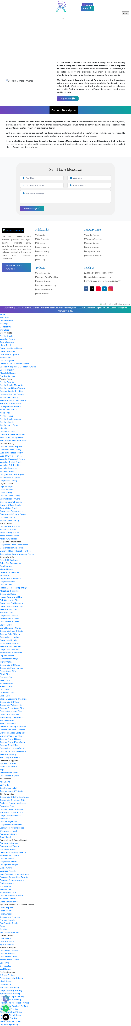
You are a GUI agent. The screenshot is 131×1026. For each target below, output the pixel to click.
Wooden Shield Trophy (10, 449)
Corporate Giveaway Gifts (12, 606)
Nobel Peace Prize (8, 409)
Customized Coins (8, 956)
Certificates (5, 966)
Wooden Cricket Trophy (11, 462)
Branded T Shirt (7, 612)
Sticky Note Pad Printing (11, 1012)
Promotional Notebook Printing (14, 1002)
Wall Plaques (6, 969)
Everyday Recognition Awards (14, 877)
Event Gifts (5, 680)
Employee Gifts (7, 720)
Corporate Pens (7, 581)
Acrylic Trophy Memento (11, 385)
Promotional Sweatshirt (11, 652)
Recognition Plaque (9, 864)
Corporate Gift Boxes (10, 665)
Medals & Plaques (94, 255)
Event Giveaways (8, 723)
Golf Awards (5, 938)
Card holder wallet (8, 788)
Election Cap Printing (9, 987)
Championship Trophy (10, 406)
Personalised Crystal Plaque (13, 514)
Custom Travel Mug (9, 745)
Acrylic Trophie (92, 235)
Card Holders (6, 566)
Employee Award (7, 849)
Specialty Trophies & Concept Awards (18, 366)
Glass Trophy (6, 492)
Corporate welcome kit (11, 824)
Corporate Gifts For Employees (14, 797)
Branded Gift (6, 677)
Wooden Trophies (94, 239)
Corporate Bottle (8, 594)
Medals (3, 428)
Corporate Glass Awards (11, 511)
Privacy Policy (43, 251)
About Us (38, 18)
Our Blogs (103, 18)
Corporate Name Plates (11, 348)
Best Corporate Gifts (10, 757)
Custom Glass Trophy (10, 495)
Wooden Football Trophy (11, 452)
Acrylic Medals (7, 422)
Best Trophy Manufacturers (13, 440)
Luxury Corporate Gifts (11, 597)
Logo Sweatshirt (7, 655)
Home (25, 18)
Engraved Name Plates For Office (15, 551)
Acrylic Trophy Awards (10, 419)
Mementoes (5, 889)
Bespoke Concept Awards (12, 880)
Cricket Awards (7, 941)
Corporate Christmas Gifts (12, 800)
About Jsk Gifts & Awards (14, 267)
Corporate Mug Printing (11, 990)
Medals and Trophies (9, 590)
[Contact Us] (6, 999)
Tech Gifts (5, 818)
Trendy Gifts (6, 661)
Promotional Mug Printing (11, 978)
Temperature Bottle (9, 772)
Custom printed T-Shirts (11, 791)
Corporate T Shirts (9, 615)
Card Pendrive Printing (10, 999)
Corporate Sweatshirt (10, 649)
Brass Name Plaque (9, 901)
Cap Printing (5, 984)
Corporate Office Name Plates (14, 544)
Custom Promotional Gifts (12, 708)
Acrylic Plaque (6, 416)
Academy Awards (8, 898)
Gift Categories (7, 360)
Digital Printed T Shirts (10, 628)
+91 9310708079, (12, 5)
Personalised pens (8, 834)
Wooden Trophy (7, 339)
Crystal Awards (92, 243)
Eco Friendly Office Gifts (11, 717)
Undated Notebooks (9, 572)
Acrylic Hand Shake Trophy (12, 388)
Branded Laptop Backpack (12, 732)
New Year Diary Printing (10, 1015)
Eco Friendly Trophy (9, 923)
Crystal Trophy (7, 486)
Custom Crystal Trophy (11, 502)
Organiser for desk (8, 831)
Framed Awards (7, 920)
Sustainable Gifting (9, 658)
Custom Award (7, 858)
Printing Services (7, 376)
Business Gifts (6, 686)
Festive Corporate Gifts (11, 711)
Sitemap (72, 18)
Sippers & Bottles (45, 289)
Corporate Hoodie (8, 640)
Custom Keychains (8, 821)
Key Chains (5, 781)
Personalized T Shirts (10, 609)
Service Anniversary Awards (13, 852)
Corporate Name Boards (11, 547)
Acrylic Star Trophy (9, 397)
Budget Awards (7, 883)
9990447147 (26, 5)
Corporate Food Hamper (11, 668)
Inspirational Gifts (8, 892)
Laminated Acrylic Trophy (12, 394)
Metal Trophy (6, 345)
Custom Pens (6, 584)
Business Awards (8, 871)
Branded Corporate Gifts (11, 812)
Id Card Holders (7, 569)
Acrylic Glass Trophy (9, 520)
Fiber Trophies (43, 293)
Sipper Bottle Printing (10, 993)
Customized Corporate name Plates (17, 554)
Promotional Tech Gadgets (12, 729)
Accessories (6, 357)
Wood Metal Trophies (10, 477)
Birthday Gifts (6, 683)
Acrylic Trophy (7, 336)
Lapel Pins (4, 962)
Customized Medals (9, 950)
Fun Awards (5, 886)
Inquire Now (66, 98)
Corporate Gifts (93, 251)
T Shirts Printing (7, 975)
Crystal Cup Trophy (9, 508)
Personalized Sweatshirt (11, 646)
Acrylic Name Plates (9, 425)
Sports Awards (7, 944)
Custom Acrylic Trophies (11, 391)
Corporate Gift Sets (9, 702)
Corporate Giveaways (10, 815)
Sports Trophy (7, 369)
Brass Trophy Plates (9, 532)
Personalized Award (9, 843)
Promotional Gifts (8, 671)
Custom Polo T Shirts (10, 634)
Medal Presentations (9, 959)
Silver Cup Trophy (8, 529)
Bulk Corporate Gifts (9, 600)
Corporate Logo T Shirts (11, 631)
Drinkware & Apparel (9, 354)
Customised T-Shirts (9, 775)
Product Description (64, 110)
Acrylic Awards (43, 273)
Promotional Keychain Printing (14, 1006)
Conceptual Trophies (10, 917)
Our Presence (43, 247)
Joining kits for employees (12, 827)
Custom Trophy (7, 431)
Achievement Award (9, 855)
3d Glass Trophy (7, 517)
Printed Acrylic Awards (10, 403)
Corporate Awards (9, 861)
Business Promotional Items (13, 803)
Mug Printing (6, 981)
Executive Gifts (7, 806)
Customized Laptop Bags (12, 748)
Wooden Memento (8, 468)
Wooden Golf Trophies (10, 465)
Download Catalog (87, 7)
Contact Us (87, 18)
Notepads (4, 575)
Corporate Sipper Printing (12, 996)
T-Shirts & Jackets (8, 766)
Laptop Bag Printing (9, 1024)
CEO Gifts (4, 689)
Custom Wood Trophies (47, 277)
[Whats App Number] (6, 1008)
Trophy (3, 929)
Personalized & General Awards (14, 363)
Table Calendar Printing (11, 1021)
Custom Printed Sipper (10, 739)
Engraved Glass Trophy (11, 505)
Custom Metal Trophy (46, 285)
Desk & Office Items (9, 560)
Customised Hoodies (9, 637)
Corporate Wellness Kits (11, 705)
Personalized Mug (8, 754)
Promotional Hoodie (9, 643)
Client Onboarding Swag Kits (13, 698)
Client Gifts (5, 695)
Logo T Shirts (6, 624)
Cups (2, 926)
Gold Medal (5, 837)
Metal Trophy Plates (9, 535)
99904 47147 (107, 273)
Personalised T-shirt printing (13, 587)
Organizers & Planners (10, 578)
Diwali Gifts (5, 674)
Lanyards (4, 785)
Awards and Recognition (11, 437)
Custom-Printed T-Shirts (11, 895)
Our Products (55, 18)
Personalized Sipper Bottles (13, 726)
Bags (2, 769)
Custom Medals (7, 953)
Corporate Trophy (8, 480)
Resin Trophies (7, 910)
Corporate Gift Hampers (11, 603)
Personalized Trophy (9, 846)
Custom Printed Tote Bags (12, 742)
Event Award (6, 867)
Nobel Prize (5, 412)
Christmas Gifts (7, 692)
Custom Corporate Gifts (11, 809)
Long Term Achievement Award (14, 874)
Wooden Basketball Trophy (12, 459)
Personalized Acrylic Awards (13, 400)
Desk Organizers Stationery (13, 751)
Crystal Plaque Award (10, 498)
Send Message (31, 208)
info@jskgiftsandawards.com (17, 8)
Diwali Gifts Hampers (9, 714)
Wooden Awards (7, 471)
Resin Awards (6, 913)
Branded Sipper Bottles (11, 736)
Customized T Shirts (9, 621)
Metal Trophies (92, 247)
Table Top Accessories (10, 563)
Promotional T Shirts (9, 618)
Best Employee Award (10, 932)
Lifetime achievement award (13, 434)
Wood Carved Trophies (11, 455)
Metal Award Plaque (9, 538)
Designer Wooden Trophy (12, 474)
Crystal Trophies (44, 281)
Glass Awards (6, 489)
